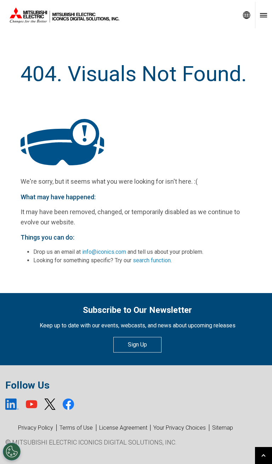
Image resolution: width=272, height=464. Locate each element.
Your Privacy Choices (179, 428)
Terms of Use (76, 427)
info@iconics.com (104, 251)
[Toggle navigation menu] (263, 15)
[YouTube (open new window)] (31, 404)
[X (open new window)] (50, 404)
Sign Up (137, 344)
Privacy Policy (35, 427)
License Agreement (123, 427)
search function (152, 260)
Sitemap (222, 427)
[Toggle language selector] (246, 15)
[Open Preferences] (12, 451)
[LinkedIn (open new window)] (12, 404)
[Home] (119, 15)
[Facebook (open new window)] (68, 404)
